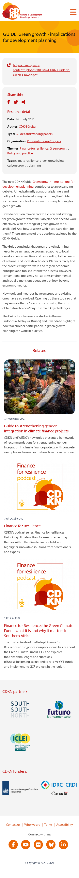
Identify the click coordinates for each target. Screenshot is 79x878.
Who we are (32, 824)
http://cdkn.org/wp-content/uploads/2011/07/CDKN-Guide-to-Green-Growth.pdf (41, 70)
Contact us (13, 824)
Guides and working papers (34, 134)
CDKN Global (27, 126)
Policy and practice (20, 153)
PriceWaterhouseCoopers (44, 141)
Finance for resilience (34, 148)
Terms (48, 824)
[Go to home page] (27, 11)
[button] (72, 11)
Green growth (59, 148)
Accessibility (64, 824)
